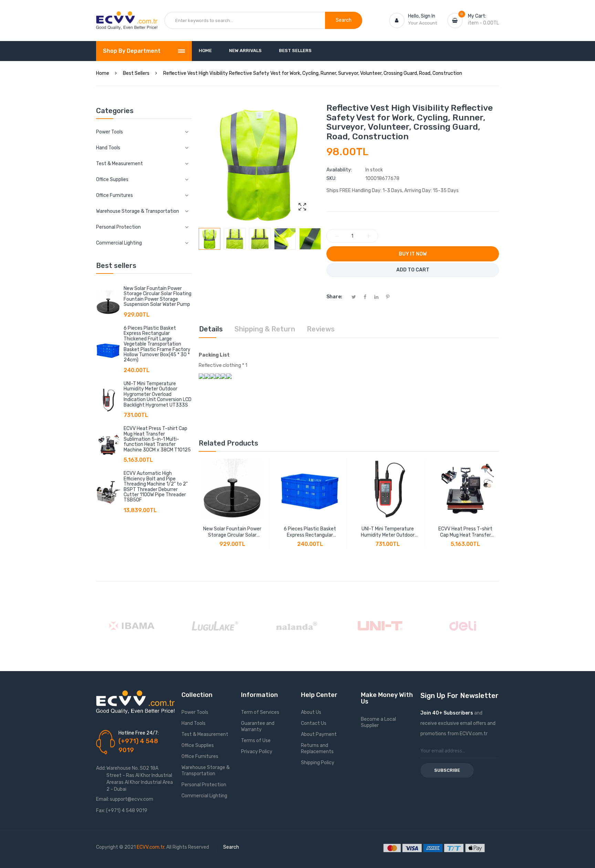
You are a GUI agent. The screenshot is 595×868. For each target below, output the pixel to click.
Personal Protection (203, 785)
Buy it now (413, 254)
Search (231, 847)
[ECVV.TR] (126, 16)
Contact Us (313, 723)
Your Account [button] (422, 23)
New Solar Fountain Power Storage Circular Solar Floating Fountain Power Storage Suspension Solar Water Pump (157, 296)
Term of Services (260, 712)
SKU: (331, 178)
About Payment (319, 734)
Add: (101, 768)
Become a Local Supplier (378, 722)
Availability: (339, 170)
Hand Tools (193, 723)
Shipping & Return (264, 329)
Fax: (100, 811)
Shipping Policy (317, 763)
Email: (102, 799)
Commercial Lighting (204, 796)
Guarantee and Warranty (257, 726)
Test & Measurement (204, 734)
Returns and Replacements (317, 748)
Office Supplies (197, 745)
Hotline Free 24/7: (138, 733)
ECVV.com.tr (150, 847)
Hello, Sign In (421, 16)
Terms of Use (256, 741)
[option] (209, 239)
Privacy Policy (256, 752)
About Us (311, 712)
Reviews (321, 329)
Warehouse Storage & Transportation (205, 771)
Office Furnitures (199, 756)
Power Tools (194, 712)
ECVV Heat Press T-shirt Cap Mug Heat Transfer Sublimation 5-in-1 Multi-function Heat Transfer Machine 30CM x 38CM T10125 (157, 439)
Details (211, 329)
